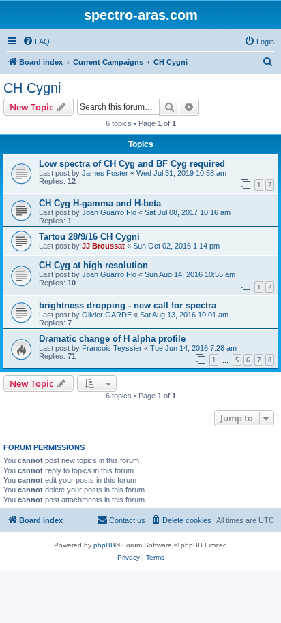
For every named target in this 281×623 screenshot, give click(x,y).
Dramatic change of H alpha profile (112, 339)
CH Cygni (32, 87)
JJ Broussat (103, 246)
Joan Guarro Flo (109, 212)
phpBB (104, 545)
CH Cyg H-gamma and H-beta (100, 203)
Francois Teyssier (112, 348)
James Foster (105, 173)
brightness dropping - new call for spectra (127, 305)
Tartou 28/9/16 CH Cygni (89, 236)
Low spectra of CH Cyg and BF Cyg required (132, 164)
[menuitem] (36, 41)
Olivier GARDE (107, 314)
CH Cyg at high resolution (93, 265)
